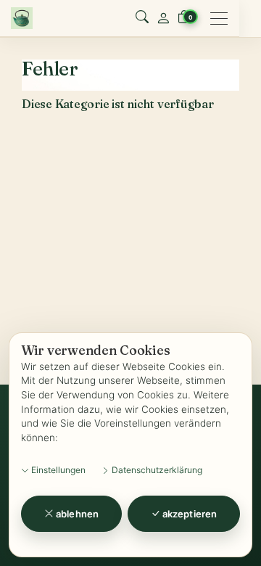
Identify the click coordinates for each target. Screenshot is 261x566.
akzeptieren (188, 514)
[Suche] (142, 18)
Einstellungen (57, 469)
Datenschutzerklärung (155, 469)
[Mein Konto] (163, 18)
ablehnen (76, 514)
